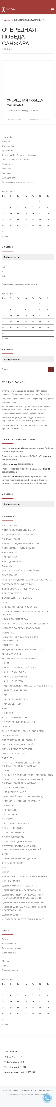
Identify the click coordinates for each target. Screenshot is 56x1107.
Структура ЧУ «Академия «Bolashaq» (19, 154)
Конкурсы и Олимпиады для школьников (20, 639)
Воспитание (10, 575)
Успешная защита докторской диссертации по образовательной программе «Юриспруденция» (24, 419)
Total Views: (11, 1067)
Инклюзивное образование (19, 606)
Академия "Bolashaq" (16, 119)
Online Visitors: (12, 1057)
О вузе (6, 726)
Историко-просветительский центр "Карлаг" (25, 613)
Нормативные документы (18, 721)
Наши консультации (14, 690)
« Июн (5, 235)
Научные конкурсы (14, 672)
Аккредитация (11, 538)
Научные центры (12, 681)
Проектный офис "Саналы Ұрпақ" (22, 796)
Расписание (10, 814)
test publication (9, 459)
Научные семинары (14, 676)
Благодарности (9, 177)
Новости (6, 141)
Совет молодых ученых (17, 841)
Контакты (6, 168)
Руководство (8, 150)
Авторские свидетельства (18, 529)
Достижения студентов (17, 597)
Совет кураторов (13, 837)
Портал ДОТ (8, 136)
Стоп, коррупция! (13, 862)
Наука (5, 663)
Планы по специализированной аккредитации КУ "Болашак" (22, 781)
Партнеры (8, 758)
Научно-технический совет (20, 667)
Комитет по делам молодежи (21, 628)
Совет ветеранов (13, 832)
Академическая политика (18, 534)
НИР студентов (11, 703)
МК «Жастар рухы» (13, 654)
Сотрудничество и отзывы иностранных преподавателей (21, 848)
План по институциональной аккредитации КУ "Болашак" (21, 764)
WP (20, 1094)
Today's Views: (12, 1062)
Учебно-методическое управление (24, 876)
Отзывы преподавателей (18, 744)
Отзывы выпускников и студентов (18, 182)
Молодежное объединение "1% (22, 658)
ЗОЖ (4, 602)
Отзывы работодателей (17, 749)
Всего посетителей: (15, 1072)
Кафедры (6, 173)
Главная (6, 19)
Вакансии (8, 566)
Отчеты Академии (13, 753)
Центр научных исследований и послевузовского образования (22, 896)
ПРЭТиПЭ (7, 805)
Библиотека (7, 163)
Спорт (6, 853)
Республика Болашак (15, 823)
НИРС (5, 708)
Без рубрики (10, 552)
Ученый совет (11, 880)
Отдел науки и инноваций (18, 740)
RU (3, 271)
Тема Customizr (41, 1094)
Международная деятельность (22, 649)
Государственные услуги (18, 584)
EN (3, 275)
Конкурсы (8, 632)
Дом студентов (11, 593)
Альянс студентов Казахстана (21, 543)
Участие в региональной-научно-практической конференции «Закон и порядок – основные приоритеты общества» (24, 479)
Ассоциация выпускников (19, 547)
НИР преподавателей (15, 699)
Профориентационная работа (21, 800)
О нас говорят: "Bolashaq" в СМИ (23, 731)
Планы (6, 770)
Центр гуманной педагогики (20, 885)
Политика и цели (10, 970)
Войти (5, 939)
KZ (3, 266)
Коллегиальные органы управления (25, 623)
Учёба (6, 871)
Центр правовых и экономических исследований (24, 908)
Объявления (8, 145)
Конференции (10, 644)
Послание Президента (16, 787)
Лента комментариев (11, 948)
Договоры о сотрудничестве (20, 588)
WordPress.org (8, 952)
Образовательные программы (16, 159)
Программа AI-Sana (14, 791)
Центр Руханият (12, 914)
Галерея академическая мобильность (19, 284)
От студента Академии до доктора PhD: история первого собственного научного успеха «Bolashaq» (25, 392)
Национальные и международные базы (27, 685)
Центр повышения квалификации (23, 902)
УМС (4, 867)
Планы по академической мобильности (28, 774)
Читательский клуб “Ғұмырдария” (23, 919)
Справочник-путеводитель (19, 858)
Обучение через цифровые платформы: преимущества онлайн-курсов (28, 400)
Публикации (10, 809)
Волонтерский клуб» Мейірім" (21, 570)
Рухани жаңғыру (12, 827)
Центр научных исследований (21, 890)
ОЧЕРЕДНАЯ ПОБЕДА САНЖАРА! (25, 102)
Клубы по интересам (15, 619)
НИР (4, 694)
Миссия (5, 961)
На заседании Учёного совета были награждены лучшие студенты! (24, 427)
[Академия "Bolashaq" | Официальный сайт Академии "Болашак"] (8, 9)
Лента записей (9, 943)
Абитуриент (9, 525)
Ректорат (7, 818)
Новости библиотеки (15, 717)
